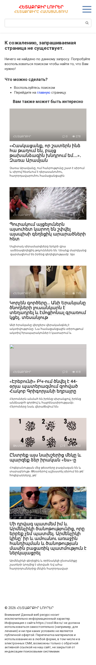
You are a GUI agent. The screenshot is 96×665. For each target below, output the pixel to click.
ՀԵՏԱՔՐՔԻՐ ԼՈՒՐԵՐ (41, 6)
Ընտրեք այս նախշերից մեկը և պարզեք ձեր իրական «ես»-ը (45, 457)
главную (43, 92)
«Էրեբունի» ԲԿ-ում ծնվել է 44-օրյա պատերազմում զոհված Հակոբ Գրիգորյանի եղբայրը (44, 386)
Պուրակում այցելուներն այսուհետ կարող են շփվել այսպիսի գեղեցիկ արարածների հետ (48, 232)
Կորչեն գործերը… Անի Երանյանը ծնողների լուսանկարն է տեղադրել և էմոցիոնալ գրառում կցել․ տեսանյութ (48, 310)
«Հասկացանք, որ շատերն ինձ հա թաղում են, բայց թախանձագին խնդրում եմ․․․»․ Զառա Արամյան (45, 153)
